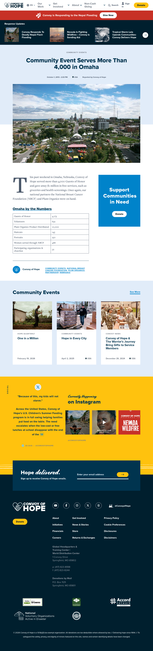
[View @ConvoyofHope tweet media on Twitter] (42, 434)
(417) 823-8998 (62, 566)
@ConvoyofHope (77, 440)
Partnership (52, 272)
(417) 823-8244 (62, 570)
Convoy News (113, 334)
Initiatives (57, 524)
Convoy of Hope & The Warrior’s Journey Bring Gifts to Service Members (120, 343)
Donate (141, 5)
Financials (57, 531)
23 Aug (29, 446)
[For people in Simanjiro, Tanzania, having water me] (104, 422)
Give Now (108, 15)
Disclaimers (110, 537)
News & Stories (80, 524)
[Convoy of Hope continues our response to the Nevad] (130, 422)
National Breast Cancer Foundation (65, 269)
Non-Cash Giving (90, 5)
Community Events (76, 52)
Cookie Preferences (114, 524)
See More (135, 291)
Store (75, 531)
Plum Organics (76, 270)
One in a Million (28, 338)
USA (76, 77)
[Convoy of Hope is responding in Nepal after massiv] (77, 422)
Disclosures (110, 531)
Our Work (41, 5)
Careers (56, 537)
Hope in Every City (74, 338)
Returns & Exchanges (83, 537)
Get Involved (58, 5)
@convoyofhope (44, 446)
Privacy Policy (111, 518)
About (75, 5)
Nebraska (65, 272)
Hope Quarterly (26, 334)
